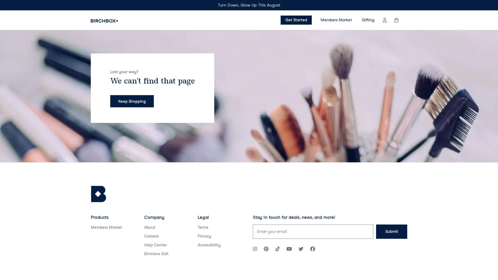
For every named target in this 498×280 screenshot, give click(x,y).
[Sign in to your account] (385, 20)
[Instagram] (255, 250)
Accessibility (209, 245)
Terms (203, 227)
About (149, 227)
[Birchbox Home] (104, 20)
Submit (391, 231)
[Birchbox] (98, 194)
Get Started (296, 20)
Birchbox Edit (156, 253)
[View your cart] (399, 20)
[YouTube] (289, 250)
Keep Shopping (132, 101)
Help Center (155, 245)
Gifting (368, 20)
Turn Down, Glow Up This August (249, 5)
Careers (151, 236)
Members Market (336, 20)
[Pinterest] (266, 250)
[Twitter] (301, 250)
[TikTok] (277, 250)
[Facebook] (312, 250)
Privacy (204, 236)
